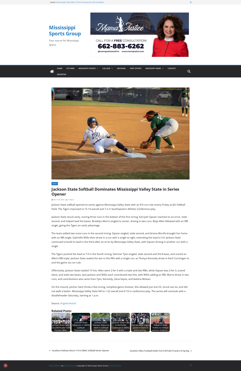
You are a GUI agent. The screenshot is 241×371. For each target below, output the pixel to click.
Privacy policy (115, 365)
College (106, 68)
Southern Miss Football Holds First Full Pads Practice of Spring (159, 350)
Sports (54, 183)
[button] (97, 68)
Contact (172, 68)
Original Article (68, 303)
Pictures (70, 68)
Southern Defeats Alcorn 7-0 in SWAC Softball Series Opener (80, 350)
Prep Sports (135, 68)
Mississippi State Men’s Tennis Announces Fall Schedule (80, 2)
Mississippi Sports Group (65, 30)
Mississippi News (153, 68)
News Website (55, 365)
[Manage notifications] (6, 365)
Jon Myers (70, 200)
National (121, 68)
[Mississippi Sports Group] (52, 71)
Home (59, 68)
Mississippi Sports (87, 68)
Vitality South (69, 365)
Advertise (61, 74)
